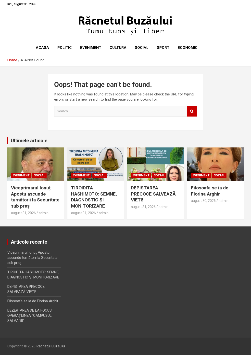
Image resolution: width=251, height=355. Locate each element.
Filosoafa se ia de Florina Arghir (209, 191)
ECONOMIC (188, 47)
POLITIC (64, 47)
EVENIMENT (90, 47)
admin (44, 213)
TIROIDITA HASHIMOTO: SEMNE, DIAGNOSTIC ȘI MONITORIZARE (94, 197)
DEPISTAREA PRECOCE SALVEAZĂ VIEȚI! (153, 194)
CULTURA (118, 47)
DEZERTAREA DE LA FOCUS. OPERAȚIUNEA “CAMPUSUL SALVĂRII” (29, 315)
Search (192, 111)
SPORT (163, 47)
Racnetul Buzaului (51, 346)
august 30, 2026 (203, 201)
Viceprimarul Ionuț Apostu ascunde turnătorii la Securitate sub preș (35, 197)
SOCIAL (142, 47)
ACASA (42, 47)
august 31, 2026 (23, 213)
